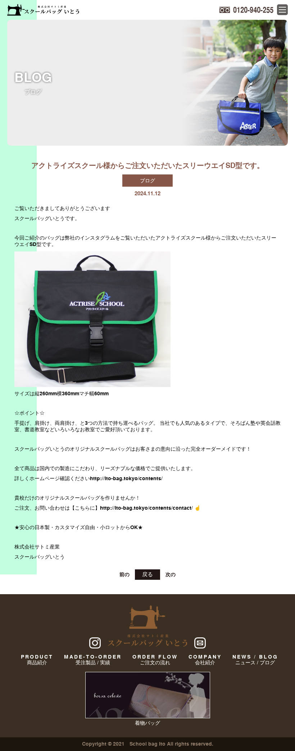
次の (170, 574)
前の (124, 574)
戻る (147, 574)
